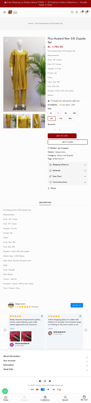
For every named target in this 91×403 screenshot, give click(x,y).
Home (30, 23)
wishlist (53, 148)
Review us (77, 305)
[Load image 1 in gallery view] (10, 121)
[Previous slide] (5, 330)
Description (45, 202)
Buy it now (67, 142)
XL (67, 113)
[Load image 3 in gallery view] (38, 121)
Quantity (51, 124)
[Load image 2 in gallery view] (24, 121)
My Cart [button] (84, 398)
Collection (45, 400)
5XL (71, 119)
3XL (51, 118)
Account (24, 400)
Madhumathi (59, 332)
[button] (72, 12)
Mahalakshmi (21, 332)
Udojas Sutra (60, 152)
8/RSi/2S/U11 (58, 158)
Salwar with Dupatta (65, 155)
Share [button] (53, 188)
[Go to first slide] (86, 330)
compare (64, 148)
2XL (76, 113)
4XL (61, 118)
